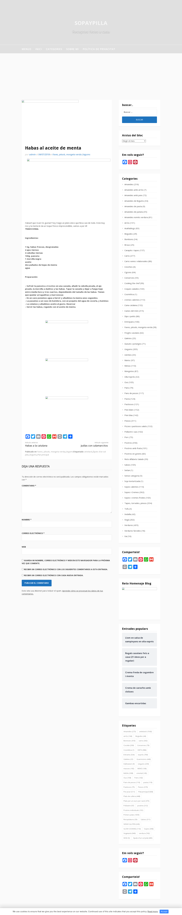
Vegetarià (130, 833)
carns (143, 740)
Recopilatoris (130, 819)
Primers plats (131, 815)
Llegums (86, 154)
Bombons (128, 239)
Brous (127, 245)
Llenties (128, 354)
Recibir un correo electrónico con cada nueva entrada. (53, 575)
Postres (128, 442)
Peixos (127, 420)
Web (24, 547)
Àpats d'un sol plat (142, 838)
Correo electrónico (33, 533)
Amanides (128, 184)
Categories (54, 49)
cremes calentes (132, 299)
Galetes (128, 338)
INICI (38, 49)
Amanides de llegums (134, 201)
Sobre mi (72, 49)
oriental (141, 773)
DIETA (142, 750)
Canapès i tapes (131, 250)
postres (142, 805)
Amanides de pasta (133, 206)
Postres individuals (133, 810)
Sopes (148, 829)
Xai (125, 536)
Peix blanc (129, 409)
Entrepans (129, 321)
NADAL (128, 773)
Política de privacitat (99, 49)
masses (129, 768)
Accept (164, 911)
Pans (126, 387)
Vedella (127, 514)
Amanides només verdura (136, 217)
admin (32, 154)
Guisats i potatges (132, 343)
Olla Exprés (129, 376)
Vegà (126, 519)
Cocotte (129, 745)
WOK (127, 838)
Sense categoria (131, 475)
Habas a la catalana (36, 444)
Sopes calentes (131, 486)
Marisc (127, 360)
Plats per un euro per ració (136, 801)
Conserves (129, 277)
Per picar (129, 792)
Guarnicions (144, 759)
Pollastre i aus (130, 431)
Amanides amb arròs (133, 189)
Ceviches (128, 267)
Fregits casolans (131, 332)
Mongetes (129, 371)
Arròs (127, 223)
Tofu (126, 508)
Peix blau (128, 415)
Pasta (127, 398)
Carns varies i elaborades (136, 261)
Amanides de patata (133, 211)
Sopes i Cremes (131, 492)
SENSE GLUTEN (132, 824)
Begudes (128, 233)
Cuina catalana (130, 305)
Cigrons (127, 272)
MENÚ (141, 768)
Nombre (26, 519)
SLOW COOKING (132, 829)
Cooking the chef (132, 283)
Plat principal (43, 454)
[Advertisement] (91, 73)
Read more (152, 911)
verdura (144, 833)
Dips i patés (129, 316)
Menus (26, 49)
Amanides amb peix (133, 195)
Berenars (129, 740)
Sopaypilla (91, 23)
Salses (127, 464)
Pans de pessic (131, 393)
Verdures (128, 525)
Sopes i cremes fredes (134, 497)
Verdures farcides (132, 530)
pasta (147, 782)
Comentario (29, 485)
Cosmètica (129, 294)
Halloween (129, 764)
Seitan (127, 470)
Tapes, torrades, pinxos (135, 503)
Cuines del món (131, 310)
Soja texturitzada (132, 481)
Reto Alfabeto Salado (134, 459)
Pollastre (129, 805)
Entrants (129, 754)
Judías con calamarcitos (94, 444)
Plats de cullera (132, 796)
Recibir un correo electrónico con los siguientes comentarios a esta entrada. (66, 569)
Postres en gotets (132, 453)
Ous (126, 382)
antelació (88, 451)
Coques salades (131, 288)
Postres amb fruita (133, 448)
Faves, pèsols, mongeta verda (67, 154)
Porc (126, 437)
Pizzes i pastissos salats (135, 426)
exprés (143, 754)
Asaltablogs (129, 228)
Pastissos (129, 404)
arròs (128, 736)
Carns (127, 255)
